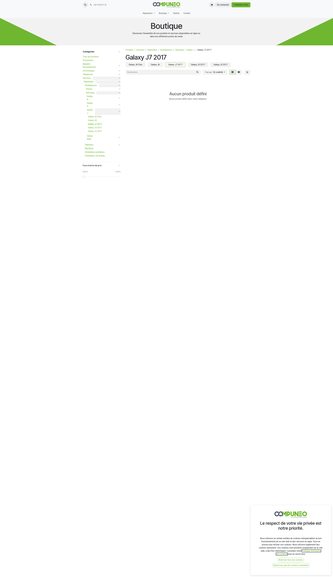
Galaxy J (90, 111)
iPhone (89, 89)
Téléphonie (88, 74)
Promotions (88, 60)
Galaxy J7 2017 (95, 124)
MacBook (89, 148)
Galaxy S (90, 104)
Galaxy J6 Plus (94, 116)
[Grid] (232, 72)
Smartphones (91, 85)
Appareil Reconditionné (89, 65)
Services (87, 78)
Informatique (88, 70)
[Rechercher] (197, 72)
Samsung (90, 92)
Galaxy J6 (92, 120)
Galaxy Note (90, 137)
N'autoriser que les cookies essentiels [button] (290, 565)
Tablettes (89, 145)
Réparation (89, 81)
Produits (129, 50)
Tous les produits (91, 56)
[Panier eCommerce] (211, 5)
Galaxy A (90, 98)
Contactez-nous (241, 5)
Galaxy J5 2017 (95, 127)
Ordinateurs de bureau (95, 155)
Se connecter (223, 5)
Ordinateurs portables (95, 152)
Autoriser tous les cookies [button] (291, 560)
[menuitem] (149, 14)
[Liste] (239, 72)
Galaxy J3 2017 (95, 131)
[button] (85, 5)
